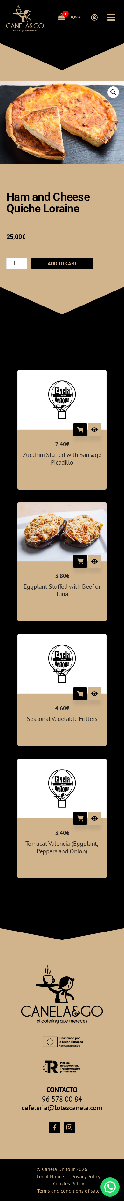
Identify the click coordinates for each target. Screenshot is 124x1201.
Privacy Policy (86, 1176)
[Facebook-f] (54, 1127)
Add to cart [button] (80, 429)
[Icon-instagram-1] (69, 1127)
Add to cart (62, 263)
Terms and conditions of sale (68, 1191)
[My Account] (94, 17)
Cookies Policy (68, 1183)
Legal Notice (50, 1176)
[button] (113, 92)
